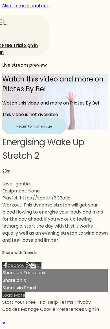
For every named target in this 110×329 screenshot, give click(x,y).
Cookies (11, 309)
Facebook (14, 265)
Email (35, 265)
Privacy (82, 302)
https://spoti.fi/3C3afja (45, 198)
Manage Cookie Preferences (53, 309)
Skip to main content (25, 6)
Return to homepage (34, 126)
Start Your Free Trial (24, 302)
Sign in (31, 45)
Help (53, 302)
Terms (66, 302)
